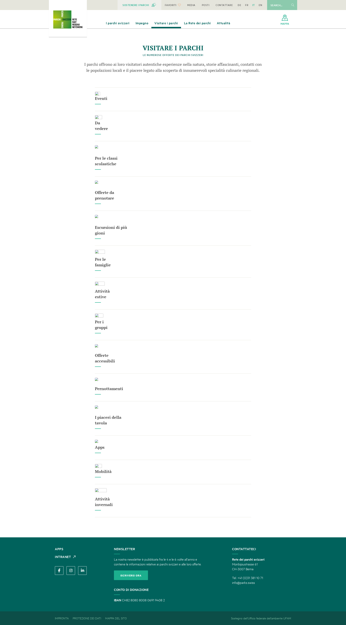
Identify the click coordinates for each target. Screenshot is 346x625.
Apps (100, 447)
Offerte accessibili (105, 358)
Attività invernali (104, 501)
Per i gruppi (101, 324)
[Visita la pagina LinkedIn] (82, 570)
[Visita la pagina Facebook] (59, 570)
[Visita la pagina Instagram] (70, 570)
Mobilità (103, 471)
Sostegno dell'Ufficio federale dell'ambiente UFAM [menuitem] (261, 618)
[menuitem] (139, 5)
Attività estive (102, 293)
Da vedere (101, 125)
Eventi (101, 98)
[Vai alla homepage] (68, 19)
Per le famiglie (103, 262)
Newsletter (124, 549)
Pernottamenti (109, 388)
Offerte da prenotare (104, 195)
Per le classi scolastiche (106, 160)
